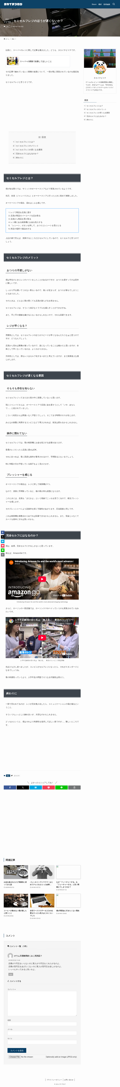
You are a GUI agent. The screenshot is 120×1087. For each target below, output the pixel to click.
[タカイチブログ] (13, 4)
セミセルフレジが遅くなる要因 (29, 149)
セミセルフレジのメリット (27, 145)
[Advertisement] (42, 107)
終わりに (20, 157)
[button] (10, 787)
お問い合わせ (68, 1080)
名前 (9, 1020)
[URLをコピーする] (74, 787)
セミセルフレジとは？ (25, 141)
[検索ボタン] (113, 4)
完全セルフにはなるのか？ (27, 153)
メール (10, 1029)
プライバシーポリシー (54, 1080)
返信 (10, 974)
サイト (10, 1038)
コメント (11, 989)
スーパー (17, 776)
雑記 (8, 26)
